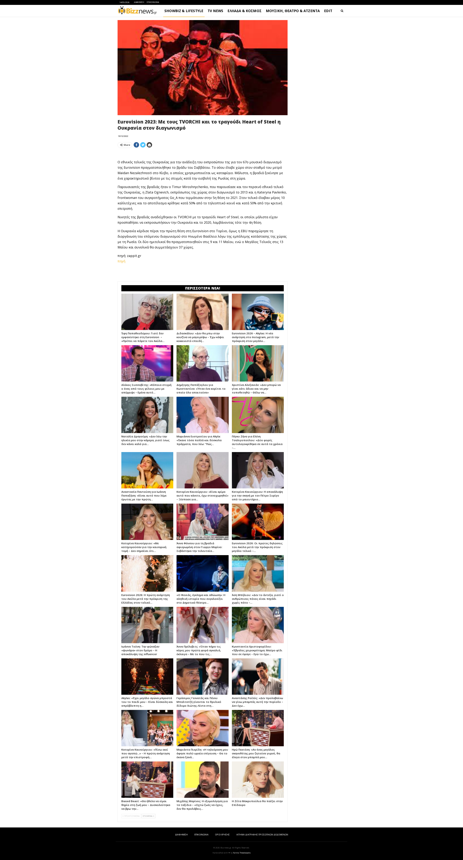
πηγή (121, 261)
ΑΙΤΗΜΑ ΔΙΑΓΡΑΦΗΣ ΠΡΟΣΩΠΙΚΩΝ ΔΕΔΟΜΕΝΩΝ (262, 834)
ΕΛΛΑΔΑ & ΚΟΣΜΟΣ (245, 10)
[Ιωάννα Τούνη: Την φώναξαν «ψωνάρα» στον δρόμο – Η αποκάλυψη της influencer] (147, 625)
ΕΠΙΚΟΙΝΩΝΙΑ (153, 2)
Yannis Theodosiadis (241, 853)
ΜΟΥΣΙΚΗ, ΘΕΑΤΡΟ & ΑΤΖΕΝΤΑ (293, 10)
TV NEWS (215, 10)
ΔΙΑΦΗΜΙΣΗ (139, 2)
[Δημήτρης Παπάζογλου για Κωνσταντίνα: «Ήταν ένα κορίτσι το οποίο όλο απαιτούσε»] (202, 363)
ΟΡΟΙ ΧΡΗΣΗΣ (222, 834)
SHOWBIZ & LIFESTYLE (183, 10)
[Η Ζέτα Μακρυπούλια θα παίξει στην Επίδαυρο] (258, 779)
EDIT (328, 10)
